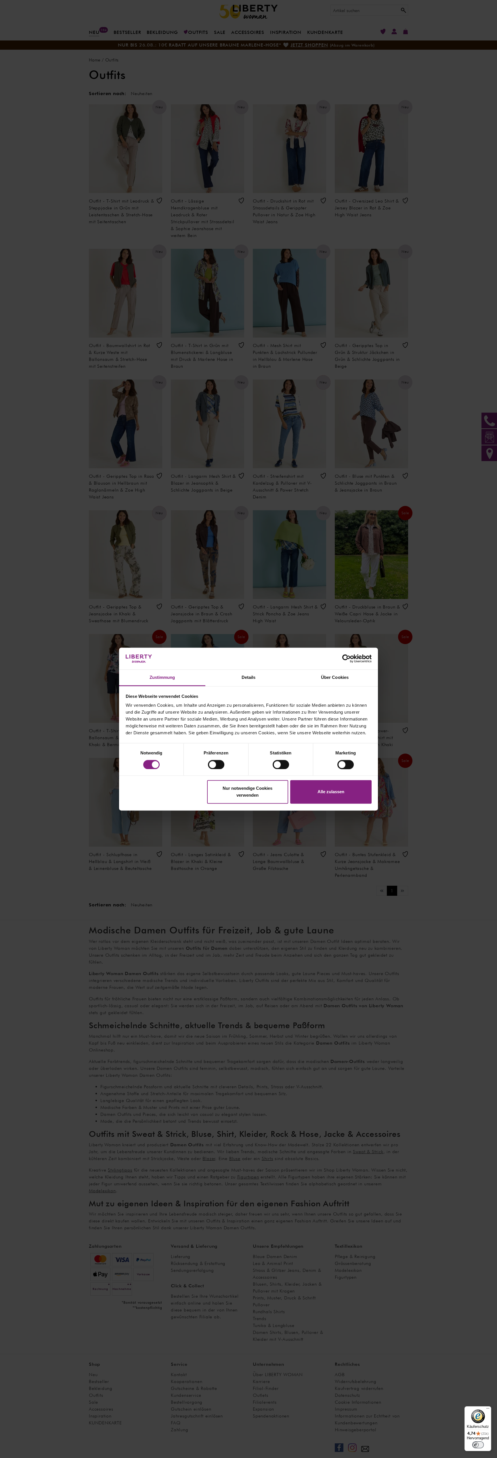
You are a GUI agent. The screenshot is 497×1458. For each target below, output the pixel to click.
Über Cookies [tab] (335, 677)
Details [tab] (249, 677)
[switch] (216, 764)
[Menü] (487, 1409)
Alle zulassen (331, 791)
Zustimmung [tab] (162, 677)
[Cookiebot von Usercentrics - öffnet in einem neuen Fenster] (346, 658)
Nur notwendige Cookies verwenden (247, 792)
